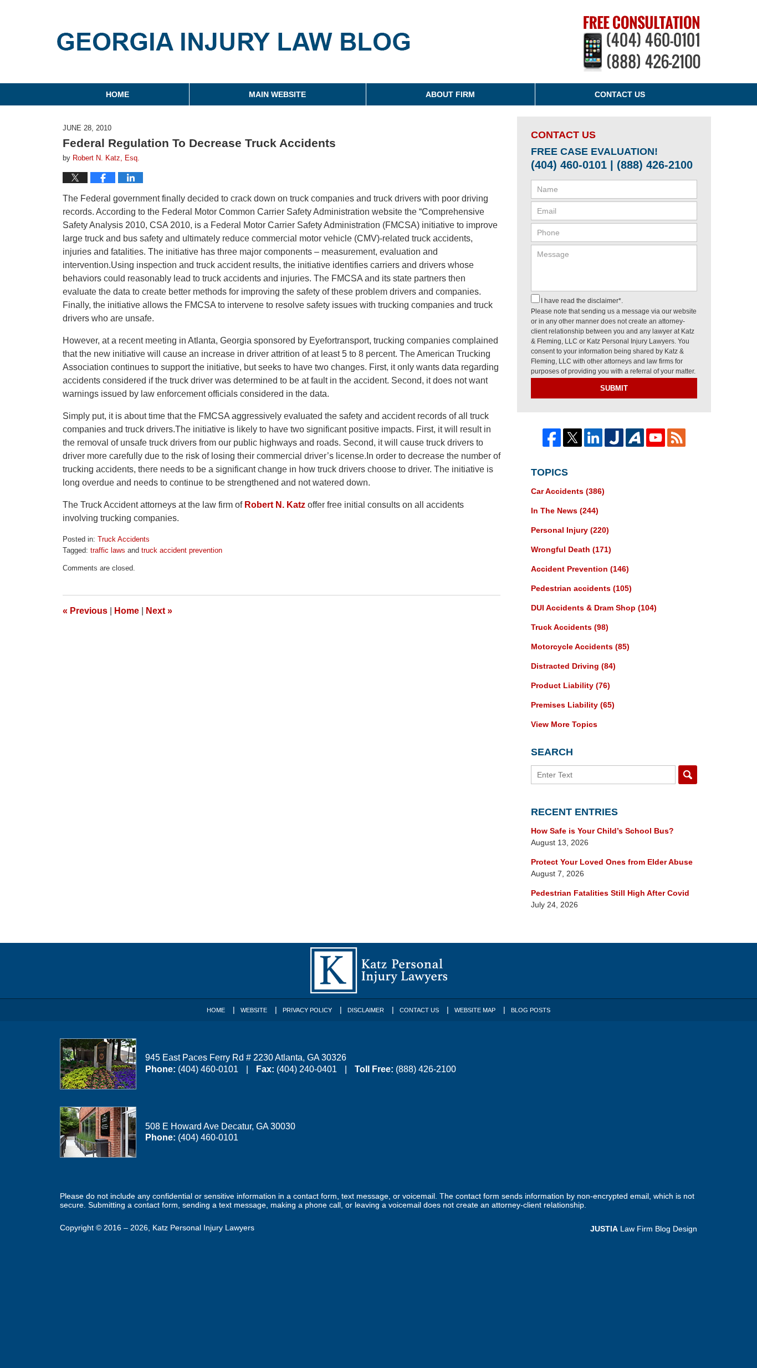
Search (687, 774)
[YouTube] (655, 437)
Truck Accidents (124, 539)
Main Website (277, 94)
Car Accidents (568, 491)
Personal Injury (570, 530)
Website (254, 1010)
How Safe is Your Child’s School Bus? (602, 830)
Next (159, 610)
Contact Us (620, 94)
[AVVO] (635, 437)
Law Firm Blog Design (643, 1228)
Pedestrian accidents (581, 588)
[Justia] (614, 437)
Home (117, 94)
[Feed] (676, 437)
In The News (565, 510)
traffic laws (107, 550)
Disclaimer (365, 1010)
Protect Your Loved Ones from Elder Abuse (612, 861)
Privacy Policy (307, 1010)
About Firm (450, 94)
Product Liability (570, 685)
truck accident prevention (181, 550)
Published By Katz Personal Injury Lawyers (642, 44)
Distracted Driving (573, 666)
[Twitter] (572, 437)
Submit (614, 388)
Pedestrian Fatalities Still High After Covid (610, 893)
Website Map (474, 1010)
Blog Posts (530, 1010)
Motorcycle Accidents (580, 646)
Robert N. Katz (274, 504)
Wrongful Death (571, 549)
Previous (85, 610)
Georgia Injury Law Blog (233, 49)
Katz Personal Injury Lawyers (203, 1227)
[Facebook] (551, 437)
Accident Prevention (580, 568)
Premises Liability (573, 704)
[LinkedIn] (593, 437)
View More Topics (564, 724)
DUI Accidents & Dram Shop (594, 607)
